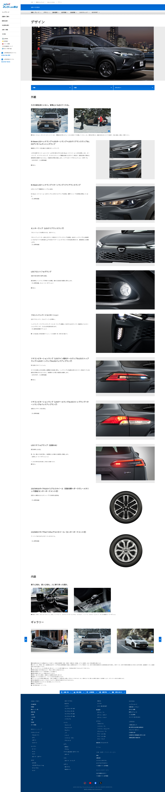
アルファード (67, 725)
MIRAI (66, 746)
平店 (32, 719)
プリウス (66, 749)
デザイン (46, 12)
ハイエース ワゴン (69, 737)
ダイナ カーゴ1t (101, 734)
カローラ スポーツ (36, 756)
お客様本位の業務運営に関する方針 (137, 735)
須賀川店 (33, 712)
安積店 (32, 706)
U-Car (98, 747)
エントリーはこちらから (134, 717)
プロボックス (99, 723)
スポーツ (33, 740)
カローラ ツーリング (69, 760)
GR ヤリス (67, 766)
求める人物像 (132, 709)
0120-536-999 (5, 55)
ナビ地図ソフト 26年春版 (102, 765)
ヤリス (33, 751)
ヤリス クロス (34, 767)
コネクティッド (83, 12)
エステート (34, 742)
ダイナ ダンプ (100, 739)
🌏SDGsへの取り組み (7, 48)
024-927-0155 (5, 61)
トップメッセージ (133, 704)
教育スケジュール (133, 712)
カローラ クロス (35, 7)
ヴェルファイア (68, 727)
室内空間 (55, 12)
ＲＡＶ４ (66, 703)
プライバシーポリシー (134, 729)
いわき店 (33, 717)
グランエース (67, 740)
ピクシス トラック (101, 717)
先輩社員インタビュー (134, 706)
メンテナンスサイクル (101, 760)
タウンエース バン (101, 731)
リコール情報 (6, 43)
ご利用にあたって (133, 724)
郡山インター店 (34, 709)
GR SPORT (95, 12)
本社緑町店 (33, 704)
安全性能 (72, 12)
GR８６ (98, 701)
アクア (33, 754)
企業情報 (5, 38)
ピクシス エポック (101, 714)
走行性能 (63, 12)
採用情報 (5, 41)
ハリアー (66, 706)
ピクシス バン (100, 712)
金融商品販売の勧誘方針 (134, 737)
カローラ (66, 754)
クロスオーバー (35, 735)
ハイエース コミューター (103, 728)
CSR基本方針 (132, 732)
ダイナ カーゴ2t (101, 736)
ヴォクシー (67, 730)
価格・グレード (35, 12)
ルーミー (33, 749)
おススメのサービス (102, 770)
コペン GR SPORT (101, 706)
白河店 (32, 714)
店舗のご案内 (35, 701)
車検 (97, 755)
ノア (65, 732)
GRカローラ (67, 769)
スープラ (98, 703)
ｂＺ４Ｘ (33, 762)
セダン (33, 737)
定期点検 (98, 758)
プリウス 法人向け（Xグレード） (71, 751)
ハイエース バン (101, 726)
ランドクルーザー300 (69, 716)
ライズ (33, 770)
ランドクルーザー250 (69, 713)
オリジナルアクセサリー (102, 763)
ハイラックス (67, 718)
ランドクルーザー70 (69, 711)
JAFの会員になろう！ (101, 773)
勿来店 (32, 722)
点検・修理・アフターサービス (106, 752)
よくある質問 (132, 714)
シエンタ (66, 735)
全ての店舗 (33, 724)
